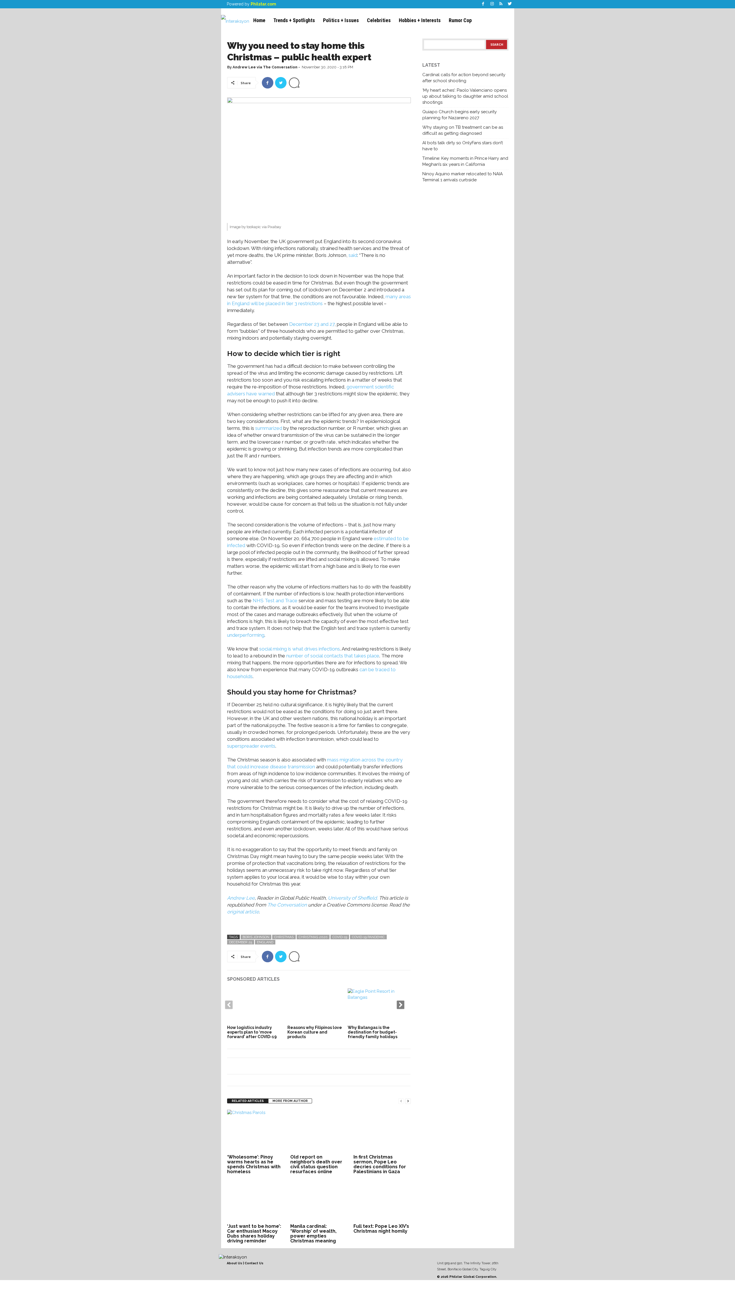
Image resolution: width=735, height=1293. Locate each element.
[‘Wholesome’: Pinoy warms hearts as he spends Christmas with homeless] (256, 1131)
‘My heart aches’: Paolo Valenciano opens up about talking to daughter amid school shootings (465, 96)
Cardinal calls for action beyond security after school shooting (463, 77)
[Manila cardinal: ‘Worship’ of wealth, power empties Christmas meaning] (319, 1200)
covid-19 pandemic (368, 937)
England (265, 942)
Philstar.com (263, 4)
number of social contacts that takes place (332, 656)
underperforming (245, 635)
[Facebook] (483, 4)
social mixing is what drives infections (299, 649)
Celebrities (379, 20)
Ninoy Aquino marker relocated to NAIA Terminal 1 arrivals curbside (462, 176)
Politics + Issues (341, 20)
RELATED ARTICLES (248, 1101)
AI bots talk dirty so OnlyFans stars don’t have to (462, 145)
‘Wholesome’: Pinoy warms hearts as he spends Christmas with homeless (254, 1164)
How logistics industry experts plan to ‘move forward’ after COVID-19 (252, 1032)
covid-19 (339, 937)
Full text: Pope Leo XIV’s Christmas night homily (381, 1228)
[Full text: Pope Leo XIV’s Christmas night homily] (382, 1200)
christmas (284, 937)
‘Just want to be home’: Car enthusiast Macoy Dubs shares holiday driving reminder (254, 1233)
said (353, 255)
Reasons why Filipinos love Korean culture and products (314, 1032)
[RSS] (501, 4)
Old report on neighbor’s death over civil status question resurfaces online (316, 1164)
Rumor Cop (460, 20)
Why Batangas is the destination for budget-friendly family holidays (372, 1032)
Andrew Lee (241, 898)
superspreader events (251, 746)
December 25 (240, 942)
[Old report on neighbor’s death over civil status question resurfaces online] (319, 1131)
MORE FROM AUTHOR (290, 1101)
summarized (268, 428)
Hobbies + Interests (420, 20)
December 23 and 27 (311, 324)
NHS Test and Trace (275, 600)
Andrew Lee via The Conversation (265, 67)
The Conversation (287, 905)
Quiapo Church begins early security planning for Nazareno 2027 (459, 114)
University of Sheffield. (353, 898)
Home (259, 20)
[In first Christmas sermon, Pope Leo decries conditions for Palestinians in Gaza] (382, 1131)
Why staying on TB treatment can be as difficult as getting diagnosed (462, 130)
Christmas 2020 (313, 937)
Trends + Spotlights (294, 20)
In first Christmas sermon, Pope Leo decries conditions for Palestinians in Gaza (379, 1164)
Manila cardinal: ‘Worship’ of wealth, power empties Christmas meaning (313, 1233)
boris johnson (256, 937)
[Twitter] (509, 4)
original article (243, 912)
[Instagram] (492, 4)
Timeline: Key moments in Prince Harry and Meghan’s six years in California (465, 161)
